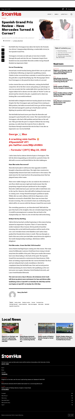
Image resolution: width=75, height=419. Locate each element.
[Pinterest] (2, 56)
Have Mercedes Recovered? (65, 52)
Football (55, 85)
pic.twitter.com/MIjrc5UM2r (26, 145)
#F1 (26, 142)
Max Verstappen (32, 304)
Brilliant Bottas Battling (63, 54)
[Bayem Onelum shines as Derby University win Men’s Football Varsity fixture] (64, 328)
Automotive (56, 68)
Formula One (39, 302)
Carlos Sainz (17, 302)
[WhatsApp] (2, 60)
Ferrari (33, 302)
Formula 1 (4, 18)
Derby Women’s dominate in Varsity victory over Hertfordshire (62, 102)
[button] (71, 14)
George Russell (13, 304)
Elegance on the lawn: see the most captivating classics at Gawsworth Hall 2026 (62, 72)
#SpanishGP (16, 142)
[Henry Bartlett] (12, 294)
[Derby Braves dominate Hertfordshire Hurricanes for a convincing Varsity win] (28, 328)
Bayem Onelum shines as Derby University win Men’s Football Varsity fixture (63, 94)
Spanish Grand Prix (14, 306)
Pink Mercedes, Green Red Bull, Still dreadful (63, 56)
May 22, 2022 (38, 150)
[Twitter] (2, 53)
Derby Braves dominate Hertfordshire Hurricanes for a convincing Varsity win (62, 80)
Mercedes (41, 304)
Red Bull (47, 304)
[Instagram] (69, 415)
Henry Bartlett (18, 41)
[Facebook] (2, 50)
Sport (54, 76)
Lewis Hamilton (23, 304)
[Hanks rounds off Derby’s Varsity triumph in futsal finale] (46, 328)
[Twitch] (72, 415)
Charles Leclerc (26, 302)
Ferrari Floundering (62, 51)
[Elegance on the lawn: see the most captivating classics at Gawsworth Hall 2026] (10, 328)
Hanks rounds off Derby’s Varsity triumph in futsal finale (46, 338)
